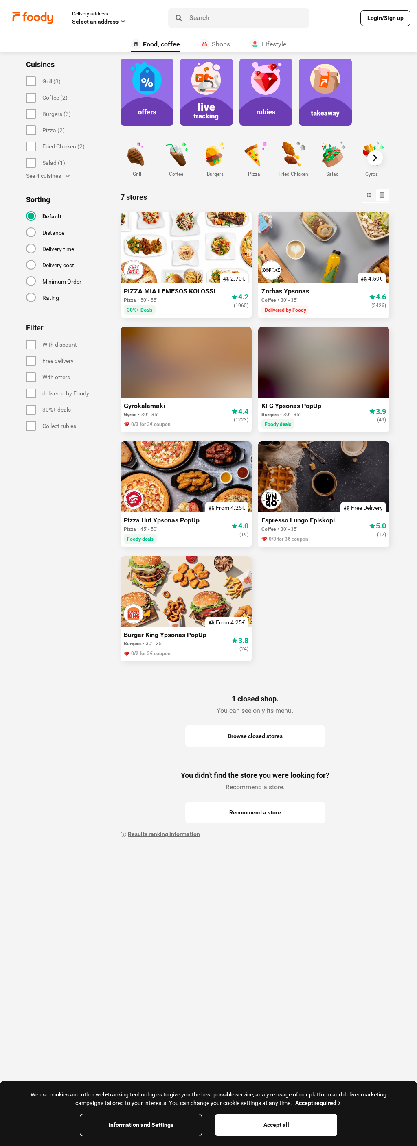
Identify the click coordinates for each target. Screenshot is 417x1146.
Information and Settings (141, 1125)
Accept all (276, 1125)
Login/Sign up (385, 18)
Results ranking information (164, 834)
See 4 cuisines (43, 175)
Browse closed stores (255, 736)
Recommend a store (255, 812)
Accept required (315, 1103)
